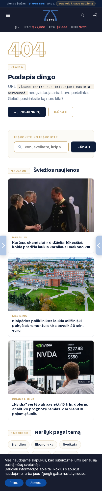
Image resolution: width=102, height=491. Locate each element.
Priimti (14, 483)
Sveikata (70, 445)
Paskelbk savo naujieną (76, 3)
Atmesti (36, 483)
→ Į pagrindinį (26, 112)
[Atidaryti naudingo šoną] (99, 245)
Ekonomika (44, 445)
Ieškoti (61, 112)
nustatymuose (74, 473)
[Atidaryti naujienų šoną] (3, 245)
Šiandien (19, 445)
